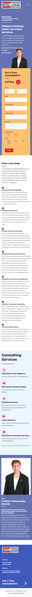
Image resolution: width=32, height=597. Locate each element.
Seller (15, 141)
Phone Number (9, 105)
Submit (9, 150)
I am (6, 138)
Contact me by (9, 132)
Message (7, 122)
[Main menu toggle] (28, 5)
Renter (23, 141)
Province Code (9, 113)
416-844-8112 (6, 564)
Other (8, 143)
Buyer (8, 141)
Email (7, 96)
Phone (16, 134)
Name (7, 88)
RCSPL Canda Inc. (19, 593)
